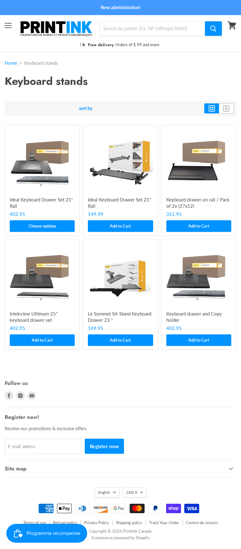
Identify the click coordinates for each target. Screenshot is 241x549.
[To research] (213, 28)
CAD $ (131, 492)
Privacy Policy (96, 522)
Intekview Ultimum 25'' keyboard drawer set (34, 317)
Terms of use (34, 522)
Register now (104, 446)
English (104, 492)
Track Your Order (164, 522)
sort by (85, 108)
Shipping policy (129, 522)
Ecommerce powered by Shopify (120, 537)
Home (11, 63)
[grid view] (211, 108)
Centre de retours (202, 522)
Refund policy (65, 522)
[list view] (226, 108)
